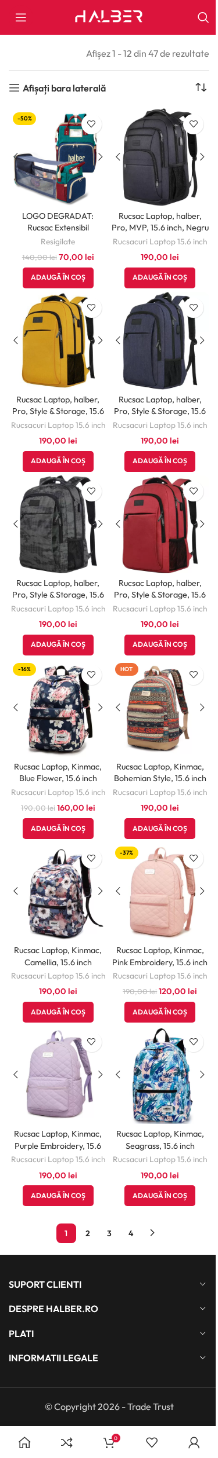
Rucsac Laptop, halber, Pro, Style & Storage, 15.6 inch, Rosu (160, 594)
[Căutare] (203, 17)
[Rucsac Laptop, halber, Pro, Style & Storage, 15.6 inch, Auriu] (58, 341)
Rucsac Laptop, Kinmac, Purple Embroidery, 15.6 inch (58, 1145)
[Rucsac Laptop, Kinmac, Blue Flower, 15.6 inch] (58, 708)
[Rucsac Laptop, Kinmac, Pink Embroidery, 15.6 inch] (160, 891)
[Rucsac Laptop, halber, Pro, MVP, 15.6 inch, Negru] (160, 157)
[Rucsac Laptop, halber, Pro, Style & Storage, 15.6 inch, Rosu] (160, 524)
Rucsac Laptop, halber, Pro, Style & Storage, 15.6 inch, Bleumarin (160, 411)
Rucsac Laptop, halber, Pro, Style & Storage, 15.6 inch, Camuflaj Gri (58, 594)
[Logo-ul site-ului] (109, 16)
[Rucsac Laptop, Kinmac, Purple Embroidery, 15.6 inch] (58, 1075)
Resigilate (58, 241)
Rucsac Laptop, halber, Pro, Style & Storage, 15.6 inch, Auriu (58, 411)
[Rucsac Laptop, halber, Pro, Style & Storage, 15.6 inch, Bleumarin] (160, 341)
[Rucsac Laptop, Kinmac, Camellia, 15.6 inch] (58, 891)
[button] (58, 278)
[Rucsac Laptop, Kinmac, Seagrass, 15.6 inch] (160, 1075)
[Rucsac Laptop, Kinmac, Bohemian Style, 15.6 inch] (160, 708)
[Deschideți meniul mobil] (21, 17)
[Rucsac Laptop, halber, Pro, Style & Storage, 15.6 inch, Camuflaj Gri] (58, 524)
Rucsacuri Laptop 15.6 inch (160, 241)
